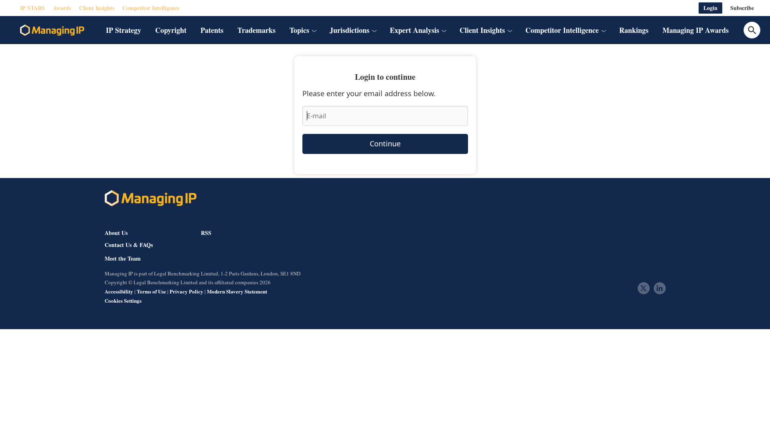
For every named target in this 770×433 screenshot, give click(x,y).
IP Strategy (123, 30)
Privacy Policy (186, 291)
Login (710, 8)
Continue (385, 143)
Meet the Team (123, 258)
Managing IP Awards (696, 30)
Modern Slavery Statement (237, 291)
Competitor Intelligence (151, 8)
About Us (116, 233)
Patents (212, 30)
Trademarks (256, 30)
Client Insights (96, 8)
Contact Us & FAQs (129, 245)
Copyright (170, 30)
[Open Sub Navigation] (314, 30)
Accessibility (119, 291)
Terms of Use (151, 291)
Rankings (633, 30)
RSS (206, 233)
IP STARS (32, 8)
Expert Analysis (414, 30)
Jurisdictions (349, 30)
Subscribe (742, 8)
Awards (62, 8)
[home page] (52, 30)
